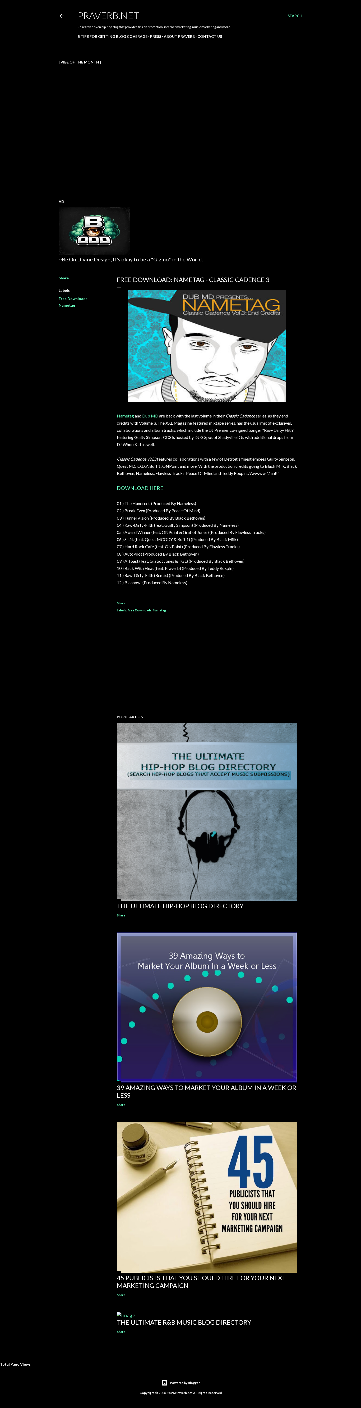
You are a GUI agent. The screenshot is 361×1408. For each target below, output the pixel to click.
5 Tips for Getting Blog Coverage (112, 36)
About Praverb (179, 36)
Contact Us (209, 36)
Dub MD (150, 415)
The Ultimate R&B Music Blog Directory (184, 1322)
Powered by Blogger (185, 1383)
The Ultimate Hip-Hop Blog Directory (180, 906)
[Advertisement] (207, 664)
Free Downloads (73, 298)
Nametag (67, 305)
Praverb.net (108, 15)
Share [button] (64, 278)
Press (155, 36)
